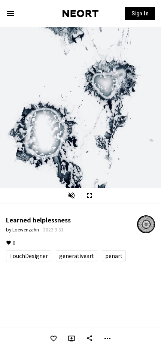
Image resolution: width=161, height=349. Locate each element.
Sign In (140, 13)
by (22, 229)
